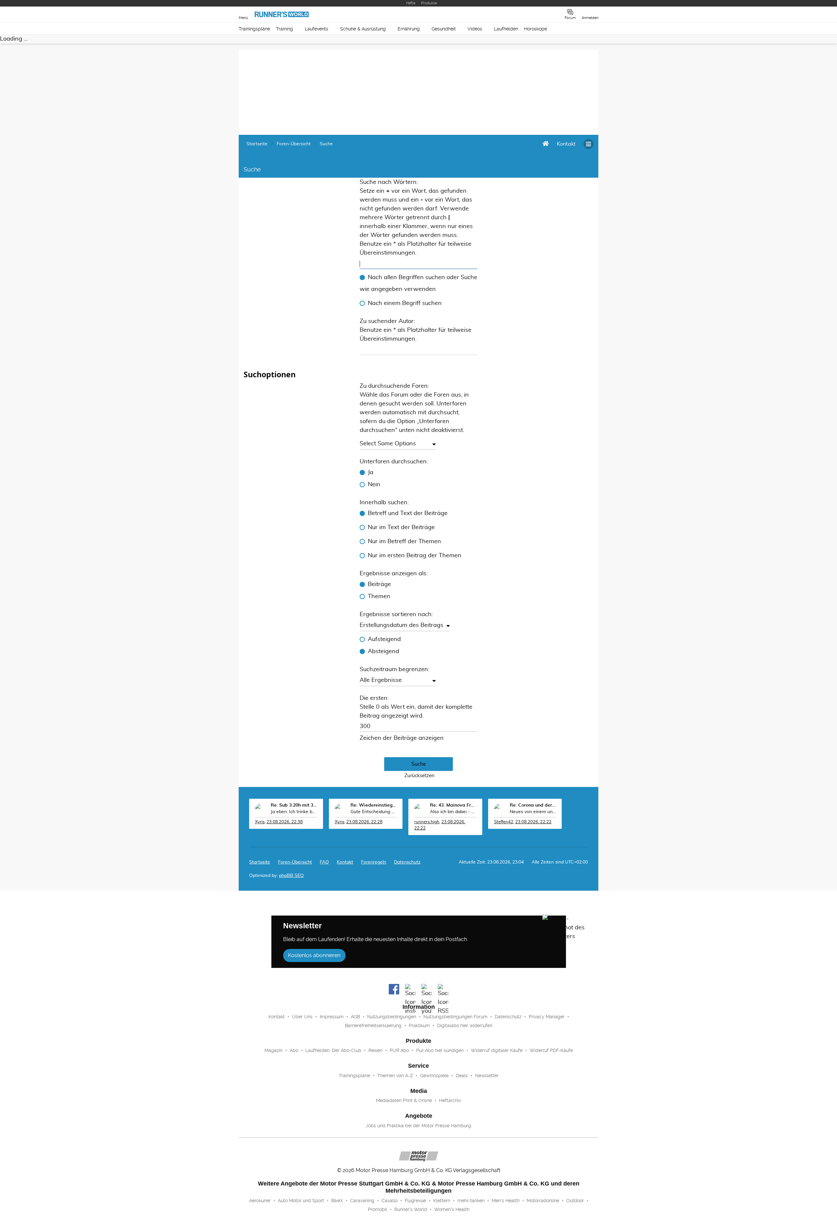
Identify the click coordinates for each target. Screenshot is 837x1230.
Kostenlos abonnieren (314, 955)
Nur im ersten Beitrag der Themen (414, 556)
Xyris (260, 822)
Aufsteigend (384, 639)
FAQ (324, 862)
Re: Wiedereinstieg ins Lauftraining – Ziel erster (373, 805)
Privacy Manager (547, 1016)
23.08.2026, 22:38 (284, 822)
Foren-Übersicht (295, 862)
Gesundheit (444, 28)
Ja (370, 472)
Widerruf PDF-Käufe (551, 1050)
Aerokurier (260, 1200)
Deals (462, 1075)
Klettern (441, 1200)
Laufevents (316, 28)
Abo (294, 1050)
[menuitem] (566, 144)
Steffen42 (503, 822)
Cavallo (390, 1200)
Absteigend (383, 651)
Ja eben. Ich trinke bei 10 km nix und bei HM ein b (294, 812)
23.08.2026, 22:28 (364, 822)
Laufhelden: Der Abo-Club (333, 1050)
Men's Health (506, 1200)
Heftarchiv (450, 1100)
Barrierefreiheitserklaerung (373, 1025)
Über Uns (302, 1016)
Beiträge (379, 584)
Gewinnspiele (434, 1075)
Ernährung (409, 28)
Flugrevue (415, 1200)
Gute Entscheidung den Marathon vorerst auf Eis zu (373, 812)
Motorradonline (543, 1200)
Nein (374, 485)
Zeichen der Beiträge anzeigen (402, 738)
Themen (379, 596)
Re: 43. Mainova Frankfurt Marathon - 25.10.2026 (453, 805)
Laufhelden (506, 28)
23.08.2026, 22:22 (533, 822)
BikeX (337, 1200)
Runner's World (410, 1209)
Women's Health (452, 1209)
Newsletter (487, 1075)
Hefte (410, 3)
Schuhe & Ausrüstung (363, 28)
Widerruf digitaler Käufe (496, 1050)
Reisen (375, 1050)
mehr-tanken (471, 1200)
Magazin (273, 1050)
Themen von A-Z (395, 1075)
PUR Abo (399, 1050)
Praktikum (419, 1025)
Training (284, 28)
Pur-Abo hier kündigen (440, 1050)
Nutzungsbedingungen (391, 1016)
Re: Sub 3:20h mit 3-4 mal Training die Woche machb (294, 805)
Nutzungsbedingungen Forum (455, 1016)
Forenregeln (373, 862)
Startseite (259, 862)
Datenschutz (407, 862)
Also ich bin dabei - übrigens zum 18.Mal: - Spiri (453, 812)
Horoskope (535, 28)
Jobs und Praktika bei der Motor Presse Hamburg (418, 1125)
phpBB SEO (291, 875)
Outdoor (575, 1200)
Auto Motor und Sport (301, 1200)
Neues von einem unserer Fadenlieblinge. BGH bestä (533, 812)
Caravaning (362, 1200)
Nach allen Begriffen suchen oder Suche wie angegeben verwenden (418, 283)
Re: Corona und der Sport (533, 805)
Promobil (377, 1209)
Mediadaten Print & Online (404, 1100)
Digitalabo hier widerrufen (464, 1025)
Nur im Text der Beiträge (401, 527)
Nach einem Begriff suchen (405, 303)
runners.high (426, 822)
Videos (475, 28)
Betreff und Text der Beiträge (408, 513)
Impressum (332, 1016)
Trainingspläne (254, 28)
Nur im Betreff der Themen (404, 541)
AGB (355, 1016)
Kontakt (276, 1016)
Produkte (429, 3)
